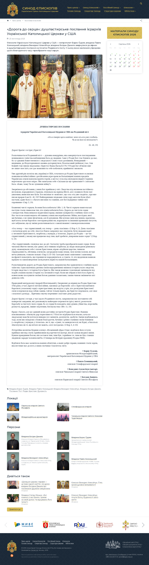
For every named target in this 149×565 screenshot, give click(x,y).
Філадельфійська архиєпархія (34, 417)
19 (120, 63)
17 (111, 63)
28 (129, 66)
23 (138, 63)
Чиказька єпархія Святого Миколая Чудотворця (86, 417)
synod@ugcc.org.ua (125, 557)
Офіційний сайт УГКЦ (130, 542)
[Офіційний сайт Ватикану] (130, 525)
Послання (13, 391)
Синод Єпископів (38, 541)
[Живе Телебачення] (23, 525)
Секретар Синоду (41, 543)
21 (129, 63)
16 (138, 59)
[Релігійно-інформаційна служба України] (80, 525)
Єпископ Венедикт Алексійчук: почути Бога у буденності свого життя (84, 497)
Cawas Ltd (34, 550)
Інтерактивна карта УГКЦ (132, 547)
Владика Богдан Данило (90, 389)
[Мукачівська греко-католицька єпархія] (53, 525)
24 (111, 66)
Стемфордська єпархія (81, 407)
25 (115, 66)
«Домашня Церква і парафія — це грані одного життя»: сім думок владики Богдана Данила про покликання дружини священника (35, 485)
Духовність (42, 391)
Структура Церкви (56, 543)
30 (138, 66)
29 (134, 66)
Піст (20, 391)
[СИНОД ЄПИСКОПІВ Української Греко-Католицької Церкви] (12, 9)
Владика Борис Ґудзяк (18, 389)
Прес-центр (25, 541)
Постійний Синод (53, 541)
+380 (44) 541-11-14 (112, 557)
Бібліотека (70, 543)
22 (134, 63)
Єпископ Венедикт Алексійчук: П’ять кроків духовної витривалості (86, 484)
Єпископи (66, 541)
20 (125, 63)
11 (115, 59)
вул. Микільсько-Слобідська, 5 (117, 554)
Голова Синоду (26, 543)
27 (125, 66)
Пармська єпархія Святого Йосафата (32, 407)
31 (111, 70)
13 (124, 59)
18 (115, 63)
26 (120, 66)
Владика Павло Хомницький (41, 389)
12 (120, 59)
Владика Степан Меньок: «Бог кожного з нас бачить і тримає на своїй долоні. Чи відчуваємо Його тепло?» (36, 498)
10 (111, 59)
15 (134, 59)
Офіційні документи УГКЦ (132, 544)
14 (129, 59)
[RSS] (11, 555)
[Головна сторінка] (8, 20)
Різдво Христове (30, 391)
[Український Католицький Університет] (105, 525)
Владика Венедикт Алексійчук (66, 389)
